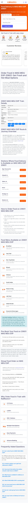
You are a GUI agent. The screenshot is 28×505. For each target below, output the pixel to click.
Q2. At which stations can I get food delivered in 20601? (11, 464)
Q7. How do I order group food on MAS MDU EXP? (13, 490)
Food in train (20, 140)
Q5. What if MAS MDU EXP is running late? (13, 480)
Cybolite (15, 503)
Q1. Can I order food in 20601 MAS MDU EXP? (12, 451)
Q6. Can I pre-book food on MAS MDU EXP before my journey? (13, 485)
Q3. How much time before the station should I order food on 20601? (12, 469)
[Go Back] (2, 2)
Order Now (7, 26)
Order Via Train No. (6, 14)
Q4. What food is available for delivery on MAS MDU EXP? (13, 475)
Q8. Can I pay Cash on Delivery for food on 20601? (13, 496)
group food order (19, 367)
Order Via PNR (15, 14)
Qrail (18, 503)
